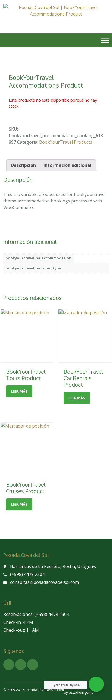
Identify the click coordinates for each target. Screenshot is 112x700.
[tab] (23, 165)
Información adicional (67, 165)
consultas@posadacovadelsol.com (44, 582)
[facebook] (8, 664)
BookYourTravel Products (65, 142)
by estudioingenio (79, 692)
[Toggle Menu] (105, 40)
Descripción (23, 165)
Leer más (19, 391)
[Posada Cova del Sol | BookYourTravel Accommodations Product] (55, 15)
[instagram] (32, 664)
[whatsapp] (20, 664)
